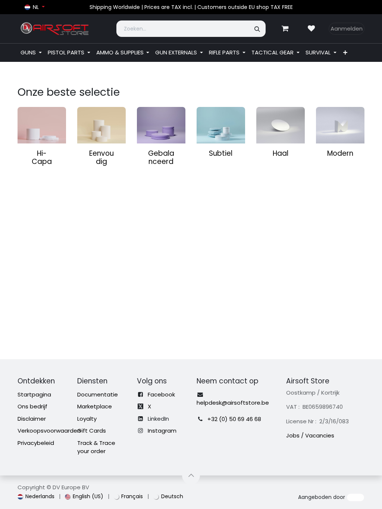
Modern (340, 153)
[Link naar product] (42, 125)
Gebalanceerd (161, 157)
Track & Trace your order (96, 447)
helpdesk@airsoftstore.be (233, 403)
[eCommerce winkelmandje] (285, 28)
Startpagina (34, 394)
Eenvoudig (101, 157)
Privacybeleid (36, 443)
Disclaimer (32, 419)
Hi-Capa (42, 157)
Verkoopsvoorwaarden (49, 430)
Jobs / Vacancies (310, 435)
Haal (280, 153)
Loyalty (87, 419)
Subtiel (220, 153)
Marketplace (94, 406)
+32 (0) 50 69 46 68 (234, 419)
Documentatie (97, 394)
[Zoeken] (258, 28)
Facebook (161, 394)
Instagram (162, 430)
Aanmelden (347, 28)
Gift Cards (91, 430)
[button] (191, 475)
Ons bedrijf (32, 406)
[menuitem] (31, 52)
